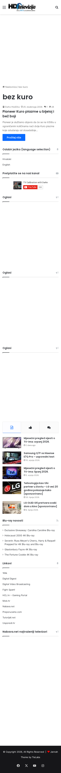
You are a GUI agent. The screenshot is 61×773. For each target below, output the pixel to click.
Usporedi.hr (9, 623)
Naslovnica (11, 87)
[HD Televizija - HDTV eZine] (22, 7)
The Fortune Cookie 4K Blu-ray (21, 554)
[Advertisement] (30, 48)
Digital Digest (9, 578)
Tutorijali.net (9, 617)
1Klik (5, 573)
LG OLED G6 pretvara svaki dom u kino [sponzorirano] (40, 504)
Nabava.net (9, 606)
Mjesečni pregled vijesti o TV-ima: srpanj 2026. (39, 439)
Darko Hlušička (12, 107)
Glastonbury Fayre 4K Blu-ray (21, 549)
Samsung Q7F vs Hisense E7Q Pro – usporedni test (39, 454)
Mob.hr (6, 600)
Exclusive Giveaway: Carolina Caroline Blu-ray (30, 530)
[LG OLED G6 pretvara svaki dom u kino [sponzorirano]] (12, 507)
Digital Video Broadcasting (16, 584)
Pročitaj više (14, 137)
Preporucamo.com (12, 612)
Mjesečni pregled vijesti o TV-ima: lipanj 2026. (39, 469)
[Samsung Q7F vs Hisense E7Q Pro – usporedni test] (12, 457)
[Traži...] (56, 8)
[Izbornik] (4, 8)
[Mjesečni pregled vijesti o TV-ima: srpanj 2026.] (12, 442)
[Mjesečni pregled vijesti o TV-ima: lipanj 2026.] (12, 472)
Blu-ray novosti (13, 520)
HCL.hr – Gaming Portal (15, 595)
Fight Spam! (9, 589)
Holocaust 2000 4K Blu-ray (20, 535)
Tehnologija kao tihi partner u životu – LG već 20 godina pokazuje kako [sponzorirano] (41, 488)
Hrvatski (7, 159)
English (6, 164)
